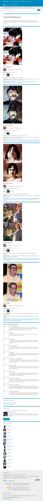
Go (38, 9)
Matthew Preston (14, 199)
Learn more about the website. (8, 404)
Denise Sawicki (8, 140)
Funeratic (4, 474)
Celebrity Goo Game (15, 1)
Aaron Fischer (9, 466)
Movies (11, 133)
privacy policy (34, 495)
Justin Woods (9, 442)
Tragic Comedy (7, 4)
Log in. (11, 498)
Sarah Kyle (20, 82)
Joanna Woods (5, 82)
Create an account (14, 497)
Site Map (17, 476)
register (10, 402)
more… (26, 80)
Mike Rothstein (23, 140)
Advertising (12, 74)
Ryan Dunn (15, 82)
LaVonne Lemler (23, 81)
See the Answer (6, 419)
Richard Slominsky (30, 81)
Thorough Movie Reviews (26, 1)
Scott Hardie (20, 69)
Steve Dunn (11, 82)
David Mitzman (9, 462)
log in (6, 402)
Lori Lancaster (12, 320)
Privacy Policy (24, 477)
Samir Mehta (18, 81)
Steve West (14, 81)
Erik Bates (18, 140)
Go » (30, 329)
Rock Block (16, 4)
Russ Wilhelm (9, 81)
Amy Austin (9, 452)
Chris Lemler (35, 81)
